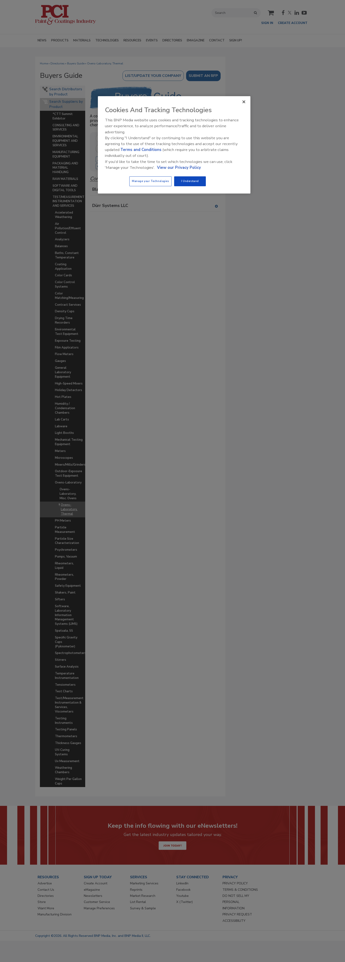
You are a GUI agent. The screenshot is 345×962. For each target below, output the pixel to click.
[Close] (244, 102)
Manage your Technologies (150, 181)
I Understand (190, 181)
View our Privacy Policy (179, 167)
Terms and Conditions (140, 149)
